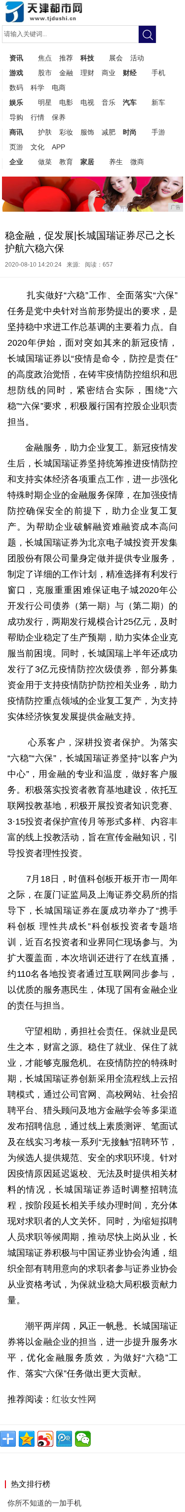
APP (58, 147)
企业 (16, 162)
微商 (137, 162)
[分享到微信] (83, 1439)
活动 (137, 58)
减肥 (108, 132)
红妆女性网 (75, 1399)
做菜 (45, 162)
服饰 (87, 132)
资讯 (16, 58)
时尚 (130, 132)
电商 (59, 88)
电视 (87, 102)
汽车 (130, 102)
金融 (66, 73)
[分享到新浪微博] (45, 1439)
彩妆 (66, 132)
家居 (87, 162)
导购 (16, 117)
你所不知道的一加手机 (44, 1503)
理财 (87, 73)
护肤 (45, 132)
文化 (37, 147)
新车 (158, 102)
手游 (158, 132)
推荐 (66, 58)
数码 (16, 88)
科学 (37, 88)
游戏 (16, 73)
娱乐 (16, 102)
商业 (108, 73)
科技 (87, 58)
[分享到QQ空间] (27, 1439)
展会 (116, 58)
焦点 (45, 58)
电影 (66, 102)
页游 (16, 147)
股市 (45, 73)
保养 (59, 117)
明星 (45, 102)
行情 (37, 117)
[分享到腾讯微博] (64, 1439)
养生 (116, 162)
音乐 (108, 102)
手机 (158, 73)
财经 (130, 73)
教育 (66, 162)
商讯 (16, 132)
